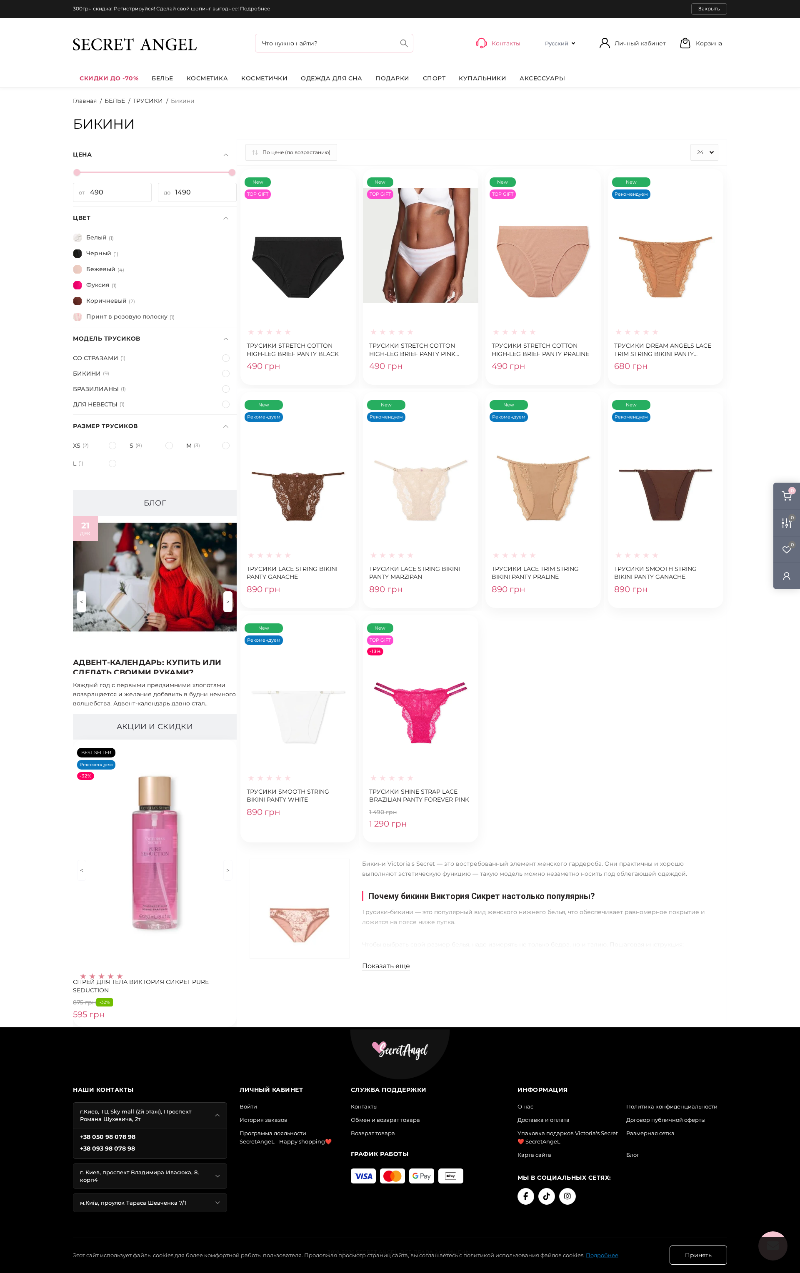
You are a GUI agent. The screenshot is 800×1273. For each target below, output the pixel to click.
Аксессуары (542, 78)
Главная (85, 101)
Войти (248, 1106)
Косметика (207, 78)
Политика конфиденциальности (672, 1106)
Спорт (434, 78)
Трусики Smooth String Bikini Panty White (288, 796)
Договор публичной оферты (665, 1119)
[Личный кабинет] (786, 575)
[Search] (404, 43)
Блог (632, 1154)
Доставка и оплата (544, 1119)
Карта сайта (534, 1154)
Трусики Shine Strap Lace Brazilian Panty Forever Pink (419, 796)
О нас (525, 1106)
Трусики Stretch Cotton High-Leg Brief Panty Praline (540, 350)
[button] (700, 43)
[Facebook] (526, 1196)
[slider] (77, 172)
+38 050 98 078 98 (107, 1137)
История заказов (264, 1119)
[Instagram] (567, 1196)
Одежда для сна (331, 78)
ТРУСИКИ (148, 101)
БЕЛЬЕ (162, 78)
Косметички (264, 78)
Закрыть (709, 8)
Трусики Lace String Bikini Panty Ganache (292, 573)
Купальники (482, 78)
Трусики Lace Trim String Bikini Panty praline (535, 573)
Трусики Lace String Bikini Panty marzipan (414, 573)
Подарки (392, 78)
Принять (698, 1255)
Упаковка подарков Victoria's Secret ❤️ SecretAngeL (568, 1137)
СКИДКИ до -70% (109, 78)
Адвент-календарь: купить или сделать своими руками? (147, 666)
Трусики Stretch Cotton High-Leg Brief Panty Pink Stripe (412, 350)
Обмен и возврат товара (385, 1119)
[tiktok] (546, 1196)
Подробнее (255, 8)
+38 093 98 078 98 (107, 1148)
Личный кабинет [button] (640, 43)
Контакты (364, 1106)
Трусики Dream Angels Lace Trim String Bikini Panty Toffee (662, 350)
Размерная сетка (650, 1133)
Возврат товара (373, 1133)
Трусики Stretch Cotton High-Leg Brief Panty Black (293, 350)
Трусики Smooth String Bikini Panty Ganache (655, 573)
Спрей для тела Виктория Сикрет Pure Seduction (141, 986)
